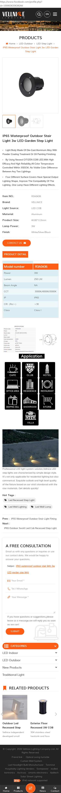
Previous (2, 714)
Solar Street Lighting (31, 776)
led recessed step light (21, 500)
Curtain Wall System (31, 761)
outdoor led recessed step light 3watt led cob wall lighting (13, 726)
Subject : (31, 569)
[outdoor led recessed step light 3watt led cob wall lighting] (14, 707)
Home (12, 43)
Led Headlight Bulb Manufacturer (25, 765)
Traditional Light (13, 675)
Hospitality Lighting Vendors (19, 768)
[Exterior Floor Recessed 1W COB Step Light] (43, 707)
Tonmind (50, 765)
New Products (12, 667)
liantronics (9, 772)
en (47, 14)
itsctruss (21, 772)
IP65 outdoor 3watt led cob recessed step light (30, 528)
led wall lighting (17, 506)
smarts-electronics (38, 772)
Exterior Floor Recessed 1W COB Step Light (42, 726)
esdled (54, 768)
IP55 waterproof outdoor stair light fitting (33, 518)
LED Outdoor (26, 43)
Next (56, 714)
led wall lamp (43, 506)
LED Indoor (10, 653)
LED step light (44, 43)
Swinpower (42, 768)
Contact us (14, 243)
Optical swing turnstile (37, 757)
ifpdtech (54, 772)
